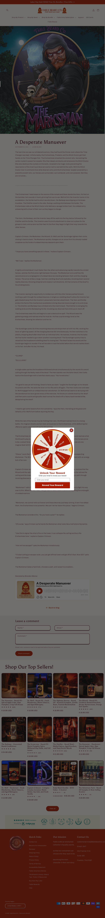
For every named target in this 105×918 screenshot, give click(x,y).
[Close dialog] (71, 430)
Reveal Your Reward (52, 485)
